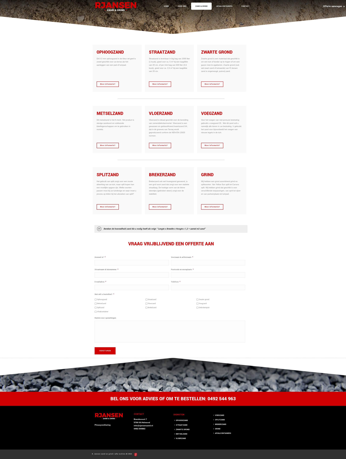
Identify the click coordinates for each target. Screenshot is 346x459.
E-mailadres (100, 282)
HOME (166, 6)
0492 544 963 (222, 399)
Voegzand (203, 303)
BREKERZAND (220, 424)
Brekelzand (152, 307)
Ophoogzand (102, 299)
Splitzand (100, 307)
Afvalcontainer (102, 311)
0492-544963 (139, 429)
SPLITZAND (220, 420)
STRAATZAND (181, 425)
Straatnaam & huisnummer (106, 269)
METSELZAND (181, 434)
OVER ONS (182, 6)
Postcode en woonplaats (182, 269)
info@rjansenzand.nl (143, 425)
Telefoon (175, 282)
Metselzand (101, 303)
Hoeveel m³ (100, 257)
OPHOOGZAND (182, 420)
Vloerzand (152, 303)
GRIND (217, 429)
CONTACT (245, 6)
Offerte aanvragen (333, 6)
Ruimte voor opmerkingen (105, 318)
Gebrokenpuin (204, 307)
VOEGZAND (219, 415)
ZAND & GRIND (201, 6)
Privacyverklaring (103, 425)
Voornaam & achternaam (182, 257)
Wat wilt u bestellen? (104, 294)
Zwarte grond (204, 299)
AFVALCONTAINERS (224, 6)
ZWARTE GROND (182, 429)
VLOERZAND (181, 438)
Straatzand (152, 299)
